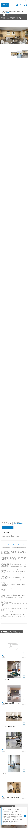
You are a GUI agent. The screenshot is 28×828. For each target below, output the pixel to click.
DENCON (3, 12)
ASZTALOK (11, 11)
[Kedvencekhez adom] (24, 653)
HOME (3, 11)
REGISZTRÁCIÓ (24, 1)
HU (2, 0)
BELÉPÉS (19, 1)
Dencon (4, 657)
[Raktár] (20, 5)
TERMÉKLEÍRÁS (4, 544)
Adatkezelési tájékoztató (9, 822)
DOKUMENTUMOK (8, 544)
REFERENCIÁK (23, 544)
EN (4, 0)
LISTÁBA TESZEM (8, 527)
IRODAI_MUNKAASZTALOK (18, 11)
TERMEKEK (6, 11)
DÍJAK (18, 544)
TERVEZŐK (13, 544)
